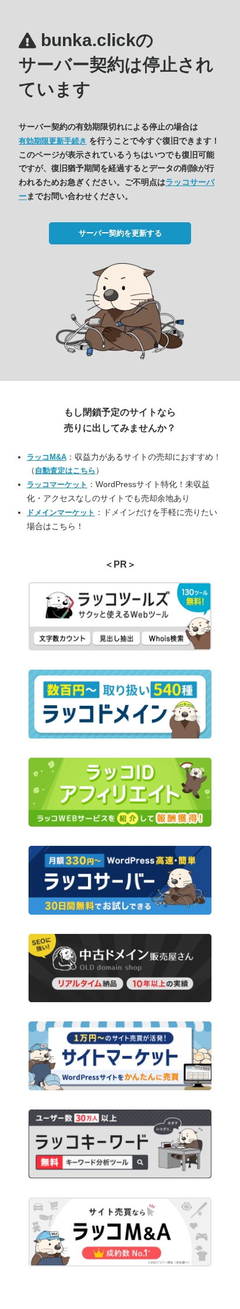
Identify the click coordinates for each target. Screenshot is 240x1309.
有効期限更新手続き (53, 140)
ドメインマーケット (61, 512)
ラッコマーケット (57, 484)
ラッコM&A (46, 457)
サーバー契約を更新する (120, 233)
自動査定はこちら (65, 470)
